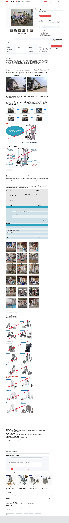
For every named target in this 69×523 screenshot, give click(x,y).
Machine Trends (31, 512)
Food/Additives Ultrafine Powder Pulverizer (54, 495)
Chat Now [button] (57, 48)
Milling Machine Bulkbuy (38, 512)
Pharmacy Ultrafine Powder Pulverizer (25, 495)
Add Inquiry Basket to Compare (21, 33)
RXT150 (50, 498)
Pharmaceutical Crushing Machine (30, 5)
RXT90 (21, 498)
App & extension (54, 4)
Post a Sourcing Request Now (28, 469)
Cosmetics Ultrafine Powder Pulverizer (25, 497)
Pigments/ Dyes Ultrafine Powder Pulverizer (39, 495)
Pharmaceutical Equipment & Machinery (21, 5)
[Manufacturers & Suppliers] (10, 1)
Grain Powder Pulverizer (52, 497)
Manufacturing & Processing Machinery (12, 5)
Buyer (45, 4)
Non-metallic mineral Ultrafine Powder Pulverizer (12, 497)
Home (6, 5)
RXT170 (35, 498)
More (6, 514)
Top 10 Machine (26, 512)
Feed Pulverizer (8, 498)
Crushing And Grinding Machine (10, 512)
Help (49, 4)
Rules (62, 4)
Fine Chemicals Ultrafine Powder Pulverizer (11, 495)
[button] (46, 40)
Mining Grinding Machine (19, 512)
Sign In (40, 35)
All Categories (8, 4)
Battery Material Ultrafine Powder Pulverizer (39, 497)
